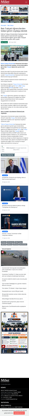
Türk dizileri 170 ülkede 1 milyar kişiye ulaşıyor (14, 288)
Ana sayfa (3, 25)
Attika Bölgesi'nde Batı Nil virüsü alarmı (12, 299)
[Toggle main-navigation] (26, 2)
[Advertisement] (14, 365)
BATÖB (11, 87)
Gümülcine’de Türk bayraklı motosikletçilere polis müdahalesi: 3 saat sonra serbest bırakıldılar (13, 269)
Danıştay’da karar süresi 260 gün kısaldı (12, 291)
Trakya (7, 63)
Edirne (2, 63)
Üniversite (12, 63)
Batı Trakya (10, 25)
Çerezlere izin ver (19, 413)
